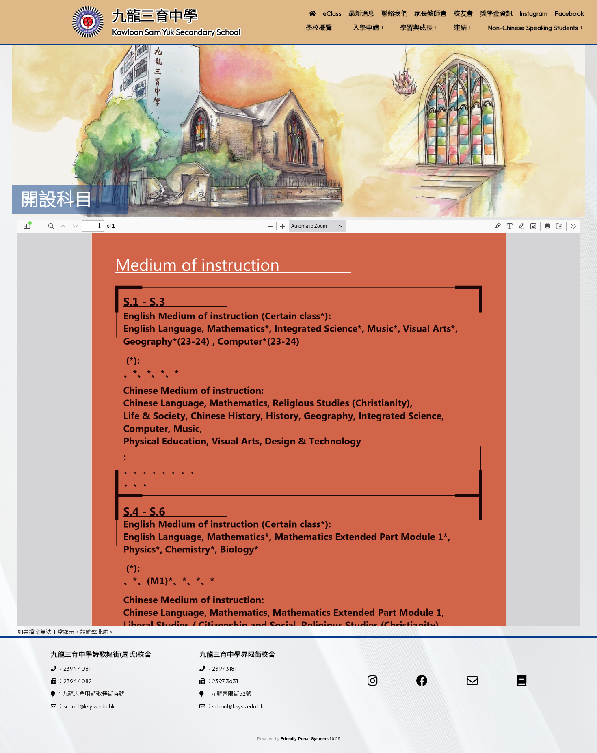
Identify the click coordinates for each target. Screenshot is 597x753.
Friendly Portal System (304, 738)
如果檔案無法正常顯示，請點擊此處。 (65, 632)
